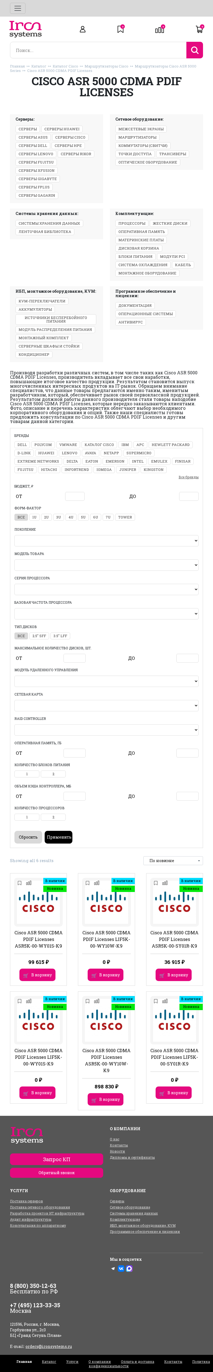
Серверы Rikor (76, 153)
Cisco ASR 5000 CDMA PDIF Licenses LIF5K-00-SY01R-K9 (174, 1057)
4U (71, 517)
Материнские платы (141, 239)
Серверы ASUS (33, 137)
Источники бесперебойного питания (56, 319)
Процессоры (131, 223)
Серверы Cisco (70, 137)
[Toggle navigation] (18, 8)
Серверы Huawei (62, 128)
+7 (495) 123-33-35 (35, 1305)
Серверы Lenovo (36, 153)
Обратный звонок (57, 1172)
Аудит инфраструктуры (30, 1219)
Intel (138, 461)
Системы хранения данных (49, 223)
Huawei (46, 452)
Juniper (127, 469)
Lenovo (69, 452)
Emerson (115, 461)
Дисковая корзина (138, 248)
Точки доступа (135, 153)
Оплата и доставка (137, 1361)
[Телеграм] (113, 1268)
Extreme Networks (38, 461)
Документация (135, 305)
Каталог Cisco (65, 66)
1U (34, 517)
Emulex (159, 461)
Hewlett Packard (171, 444)
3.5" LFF (60, 635)
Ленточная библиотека (45, 231)
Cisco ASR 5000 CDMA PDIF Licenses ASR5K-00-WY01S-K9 (38, 939)
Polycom (43, 444)
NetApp (111, 452)
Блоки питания (135, 256)
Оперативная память (141, 231)
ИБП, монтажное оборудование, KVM (143, 1225)
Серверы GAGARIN (37, 195)
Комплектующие (125, 1219)
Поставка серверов (26, 1201)
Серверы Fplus (34, 187)
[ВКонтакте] (121, 1268)
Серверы (28, 128)
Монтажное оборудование (147, 273)
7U (108, 517)
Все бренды (189, 477)
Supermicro (138, 452)
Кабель (183, 264)
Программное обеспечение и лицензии (145, 1231)
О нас (114, 1139)
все (21, 517)
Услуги (72, 1361)
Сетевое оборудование (130, 1207)
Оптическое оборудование (147, 162)
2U (46, 517)
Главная (17, 66)
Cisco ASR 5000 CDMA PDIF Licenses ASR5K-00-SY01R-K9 (174, 939)
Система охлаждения (143, 264)
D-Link (24, 452)
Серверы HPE (68, 145)
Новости (117, 1151)
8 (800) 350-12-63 (33, 1285)
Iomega (104, 469)
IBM (125, 444)
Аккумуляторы (35, 309)
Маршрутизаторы (137, 137)
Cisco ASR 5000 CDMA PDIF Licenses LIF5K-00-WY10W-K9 (106, 939)
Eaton (91, 461)
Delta (72, 461)
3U (58, 517)
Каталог (38, 66)
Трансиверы (172, 153)
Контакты (119, 1145)
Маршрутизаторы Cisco (106, 66)
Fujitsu (25, 469)
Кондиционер (34, 354)
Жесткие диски (170, 223)
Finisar (183, 461)
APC (140, 444)
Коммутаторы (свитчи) (143, 145)
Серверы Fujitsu (36, 162)
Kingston (154, 469)
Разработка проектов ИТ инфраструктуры (47, 1213)
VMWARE (68, 444)
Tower (125, 517)
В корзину (41, 974)
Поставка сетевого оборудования (40, 1207)
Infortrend (77, 469)
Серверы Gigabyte (38, 178)
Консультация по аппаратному (38, 1225)
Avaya (90, 452)
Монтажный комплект (44, 337)
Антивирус (130, 322)
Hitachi (49, 469)
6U (95, 517)
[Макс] (129, 1268)
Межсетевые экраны (141, 128)
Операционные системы (145, 313)
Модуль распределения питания (55, 329)
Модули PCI (172, 256)
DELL (22, 444)
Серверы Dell (33, 145)
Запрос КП (56, 1159)
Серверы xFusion (37, 170)
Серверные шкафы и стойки (49, 346)
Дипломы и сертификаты (132, 1157)
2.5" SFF (39, 635)
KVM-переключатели (42, 301)
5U (83, 517)
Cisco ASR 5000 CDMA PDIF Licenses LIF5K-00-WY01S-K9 (38, 1057)
